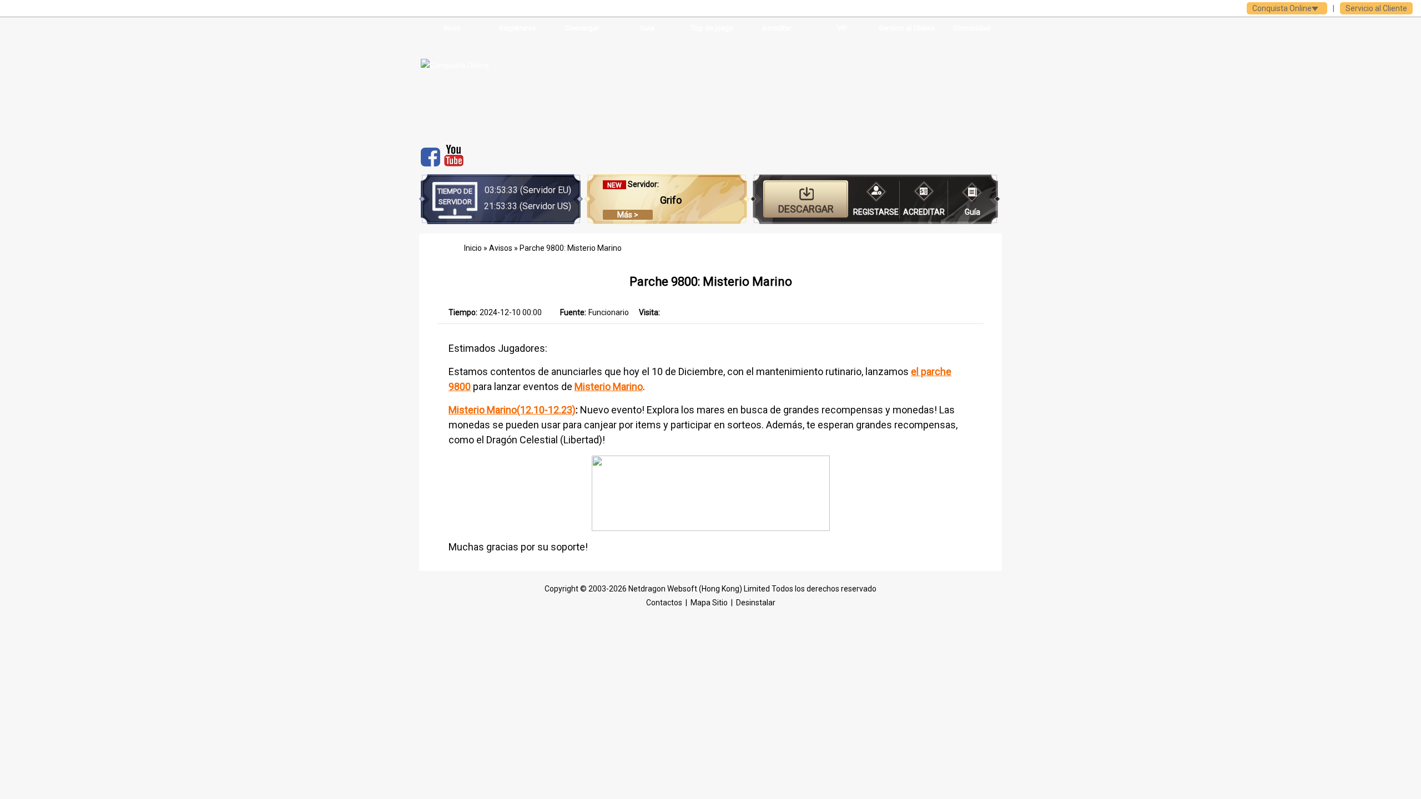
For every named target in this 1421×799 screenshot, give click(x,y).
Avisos (501, 248)
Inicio (452, 28)
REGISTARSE (876, 212)
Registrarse (517, 28)
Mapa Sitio (709, 602)
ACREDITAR (924, 212)
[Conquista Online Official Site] (490, 86)
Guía (647, 28)
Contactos (664, 602)
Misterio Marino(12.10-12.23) (512, 410)
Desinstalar (755, 602)
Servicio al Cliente (1376, 8)
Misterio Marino (609, 386)
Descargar (582, 28)
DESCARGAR (806, 209)
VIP (842, 28)
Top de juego (712, 28)
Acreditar (777, 28)
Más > (627, 214)
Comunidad (971, 28)
